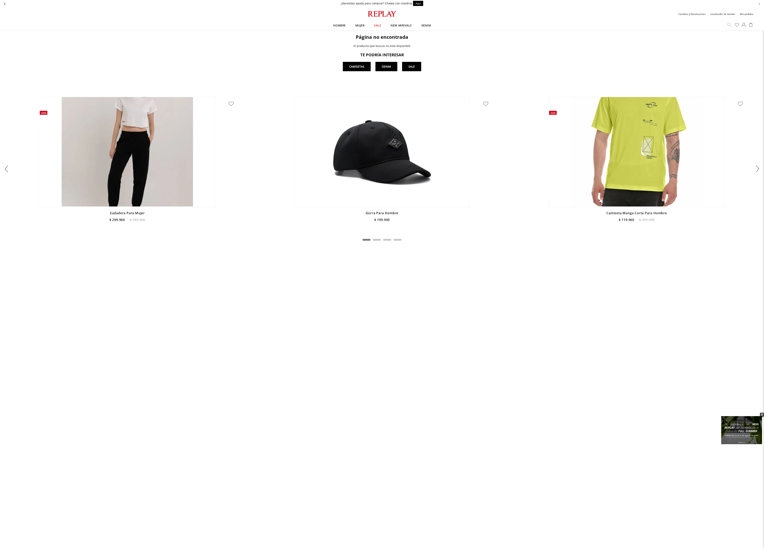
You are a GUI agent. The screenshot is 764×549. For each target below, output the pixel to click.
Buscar (729, 24)
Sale (411, 66)
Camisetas (356, 66)
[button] (366, 240)
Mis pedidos (746, 14)
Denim (386, 66)
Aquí (418, 3)
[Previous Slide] (6, 169)
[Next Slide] (757, 169)
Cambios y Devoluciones (692, 14)
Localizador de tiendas (722, 14)
